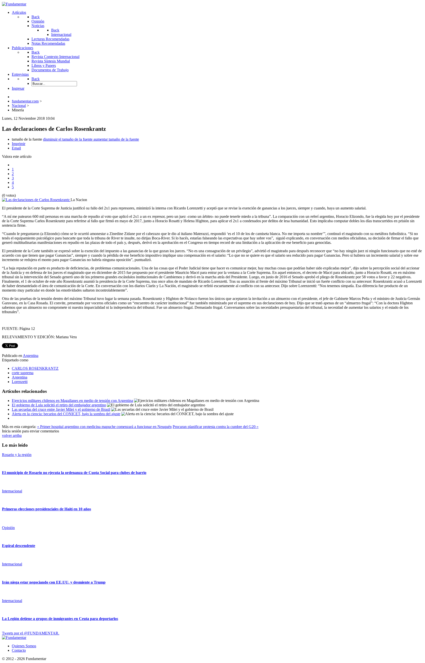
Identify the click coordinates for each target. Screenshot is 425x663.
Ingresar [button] (18, 88)
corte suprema (22, 373)
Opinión (8, 528)
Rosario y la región (16, 455)
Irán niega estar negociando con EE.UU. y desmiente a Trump (54, 582)
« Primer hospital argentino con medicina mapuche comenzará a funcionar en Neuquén (104, 427)
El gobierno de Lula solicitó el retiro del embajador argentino (59, 405)
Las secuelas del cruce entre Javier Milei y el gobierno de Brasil (61, 409)
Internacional (12, 491)
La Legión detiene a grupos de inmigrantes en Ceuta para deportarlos (60, 619)
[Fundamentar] (14, 4)
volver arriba (12, 435)
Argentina (30, 356)
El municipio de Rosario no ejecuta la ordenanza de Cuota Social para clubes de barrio (74, 473)
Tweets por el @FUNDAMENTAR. (30, 633)
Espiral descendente (18, 546)
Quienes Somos (24, 646)
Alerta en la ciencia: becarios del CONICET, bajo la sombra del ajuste (66, 414)
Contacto (19, 650)
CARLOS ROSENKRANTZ (35, 368)
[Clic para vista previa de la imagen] (36, 200)
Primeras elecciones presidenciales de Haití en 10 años (46, 509)
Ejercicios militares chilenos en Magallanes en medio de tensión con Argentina (72, 400)
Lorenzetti (20, 382)
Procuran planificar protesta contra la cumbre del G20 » (215, 427)
